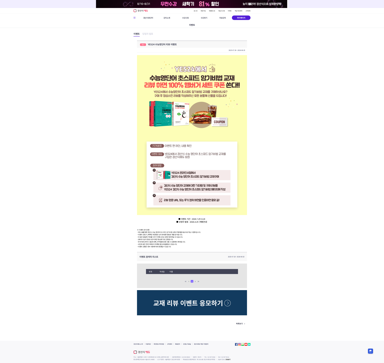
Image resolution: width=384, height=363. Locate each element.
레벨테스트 (212, 11)
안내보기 (228, 359)
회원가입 (203, 11)
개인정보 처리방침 (159, 344)
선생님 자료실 (187, 344)
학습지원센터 (238, 11)
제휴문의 (177, 344)
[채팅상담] (370, 351)
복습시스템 (221, 11)
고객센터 (248, 11)
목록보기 (239, 323)
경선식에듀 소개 (138, 344)
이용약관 (148, 344)
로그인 (196, 11)
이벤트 (230, 11)
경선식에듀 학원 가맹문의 (201, 344)
